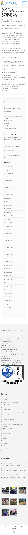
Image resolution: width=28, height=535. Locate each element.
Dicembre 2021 (9, 194)
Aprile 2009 (8, 311)
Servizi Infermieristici (10, 128)
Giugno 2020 (8, 233)
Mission (5, 438)
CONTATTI (6, 414)
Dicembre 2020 (9, 215)
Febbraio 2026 (8, 166)
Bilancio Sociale (7, 407)
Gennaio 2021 (8, 212)
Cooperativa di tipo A (8, 417)
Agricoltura (8, 111)
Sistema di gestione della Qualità (11, 450)
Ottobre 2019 (8, 251)
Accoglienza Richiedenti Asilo (12, 108)
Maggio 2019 (8, 265)
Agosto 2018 (8, 293)
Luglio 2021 (8, 201)
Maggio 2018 (8, 304)
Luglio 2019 (8, 258)
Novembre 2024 (9, 173)
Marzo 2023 (8, 177)
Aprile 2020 (8, 237)
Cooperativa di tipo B (8, 419)
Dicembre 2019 (9, 247)
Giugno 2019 (8, 261)
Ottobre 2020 (8, 222)
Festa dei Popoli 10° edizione (12, 146)
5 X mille (7, 106)
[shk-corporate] (11, 3)
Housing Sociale (9, 120)
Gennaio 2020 (8, 244)
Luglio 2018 (8, 297)
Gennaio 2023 (8, 180)
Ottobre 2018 (8, 286)
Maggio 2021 (8, 205)
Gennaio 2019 (8, 275)
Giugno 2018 (8, 300)
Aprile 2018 (8, 307)
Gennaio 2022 (8, 191)
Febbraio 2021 (8, 208)
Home (4, 431)
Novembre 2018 (9, 282)
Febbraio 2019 (8, 272)
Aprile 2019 (8, 268)
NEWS (4, 441)
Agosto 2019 (8, 254)
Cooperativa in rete (8, 422)
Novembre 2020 (9, 219)
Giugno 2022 (8, 187)
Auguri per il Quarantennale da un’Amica (13, 477)
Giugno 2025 (8, 170)
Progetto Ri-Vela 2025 (10, 143)
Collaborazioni (8, 114)
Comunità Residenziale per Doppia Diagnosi (14, 412)
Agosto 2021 (8, 198)
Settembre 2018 (9, 289)
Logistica (7, 123)
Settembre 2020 (9, 226)
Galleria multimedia (8, 428)
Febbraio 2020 (8, 240)
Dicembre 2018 (9, 279)
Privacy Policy (6, 443)
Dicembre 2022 (9, 184)
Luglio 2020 (8, 230)
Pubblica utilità (8, 126)
